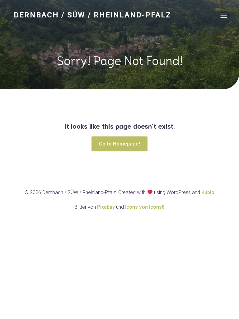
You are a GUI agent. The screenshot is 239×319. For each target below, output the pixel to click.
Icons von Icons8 (145, 207)
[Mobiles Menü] (223, 15)
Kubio (207, 192)
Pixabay (106, 207)
